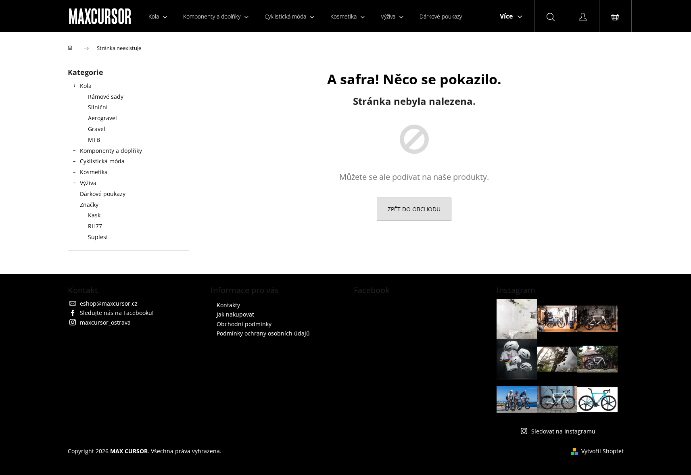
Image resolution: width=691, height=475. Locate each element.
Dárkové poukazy (102, 194)
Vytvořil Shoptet (602, 451)
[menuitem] (157, 16)
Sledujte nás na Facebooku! (117, 313)
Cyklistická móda (102, 161)
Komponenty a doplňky (111, 150)
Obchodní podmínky (244, 324)
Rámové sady (105, 96)
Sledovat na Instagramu (563, 431)
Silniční (98, 107)
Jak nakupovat (235, 314)
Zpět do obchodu (414, 209)
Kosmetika (94, 172)
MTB (94, 140)
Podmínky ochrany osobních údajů (263, 333)
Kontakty (228, 305)
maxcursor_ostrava (105, 322)
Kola (86, 86)
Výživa (88, 183)
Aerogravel (102, 118)
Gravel (96, 129)
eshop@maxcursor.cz (109, 303)
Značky (89, 204)
